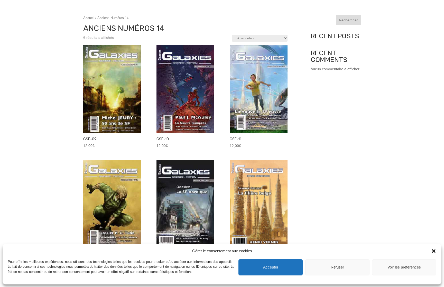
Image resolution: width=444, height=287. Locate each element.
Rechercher (348, 20)
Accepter (270, 267)
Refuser (337, 267)
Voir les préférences (404, 267)
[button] (433, 251)
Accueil (88, 18)
